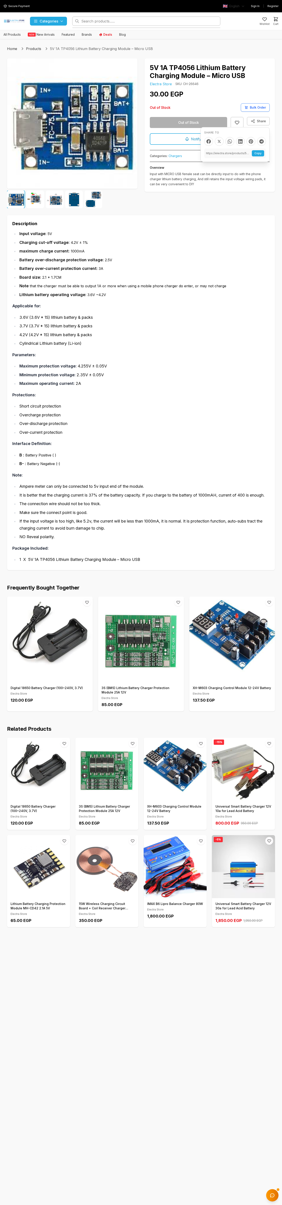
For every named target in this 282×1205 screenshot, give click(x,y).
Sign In (255, 6)
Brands (87, 34)
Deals (107, 34)
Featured (68, 34)
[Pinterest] (251, 141)
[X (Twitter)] (219, 141)
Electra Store (161, 84)
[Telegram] (261, 141)
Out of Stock (188, 122)
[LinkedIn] (240, 141)
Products (33, 48)
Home (12, 48)
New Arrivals (42, 34)
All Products (12, 34)
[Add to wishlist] (237, 122)
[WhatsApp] (229, 141)
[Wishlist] (87, 602)
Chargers (175, 156)
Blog (122, 34)
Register (272, 6)
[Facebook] (208, 141)
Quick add (52, 677)
